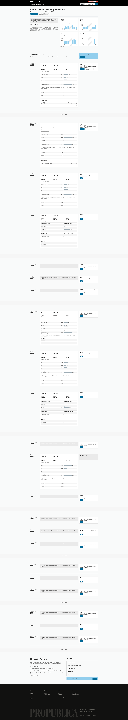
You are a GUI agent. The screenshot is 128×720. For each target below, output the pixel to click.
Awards (31, 697)
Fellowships (32, 701)
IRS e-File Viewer (40, 672)
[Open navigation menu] (87, 1)
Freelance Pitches (75, 694)
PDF (92, 69)
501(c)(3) (38, 26)
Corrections (74, 693)
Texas (59, 695)
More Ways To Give (89, 692)
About (31, 690)
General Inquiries (75, 690)
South (59, 693)
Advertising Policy (83, 717)
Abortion (45, 690)
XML (94, 69)
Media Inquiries (75, 695)
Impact (31, 692)
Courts (45, 693)
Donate (87, 690)
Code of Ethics (82, 715)
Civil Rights (46, 692)
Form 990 (32, 56)
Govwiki (31, 673)
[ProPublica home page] (54, 713)
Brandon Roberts (51, 668)
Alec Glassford (40, 668)
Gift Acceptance (89, 717)
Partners (32, 695)
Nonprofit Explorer (34, 4)
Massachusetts (42, 4)
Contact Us (82, 56)
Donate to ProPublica (93, 1)
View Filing (82, 69)
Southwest (60, 694)
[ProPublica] (35, 1)
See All (45, 697)
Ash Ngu (44, 668)
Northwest (60, 692)
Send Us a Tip (74, 692)
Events (31, 698)
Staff (31, 694)
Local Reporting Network (62, 697)
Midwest (59, 690)
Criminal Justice (47, 694)
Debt (45, 695)
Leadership (32, 693)
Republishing (88, 715)
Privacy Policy (94, 715)
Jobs (31, 699)
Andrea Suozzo (34, 668)
